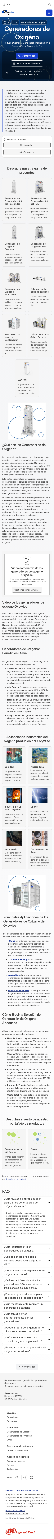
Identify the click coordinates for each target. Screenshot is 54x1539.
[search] (49, 4)
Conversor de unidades (18, 1450)
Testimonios (12, 1469)
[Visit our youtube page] (31, 1477)
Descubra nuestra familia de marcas (22, 1490)
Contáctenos (13, 1417)
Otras (9, 1440)
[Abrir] (49, 13)
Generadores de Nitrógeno (19, 1436)
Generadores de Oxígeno (19, 1432)
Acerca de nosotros (16, 1461)
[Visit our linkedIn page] (24, 1477)
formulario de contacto (16, 1179)
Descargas (12, 1421)
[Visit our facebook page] (16, 1477)
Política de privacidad (15, 1510)
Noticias (10, 1465)
